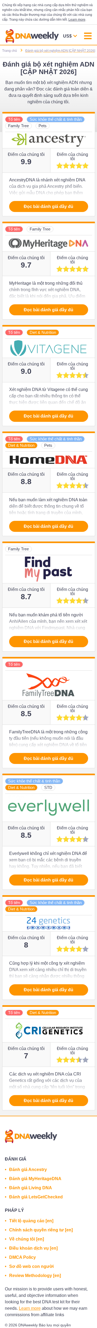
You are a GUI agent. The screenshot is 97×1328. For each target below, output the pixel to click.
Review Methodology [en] (35, 1275)
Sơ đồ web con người (31, 1266)
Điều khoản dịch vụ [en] (33, 1248)
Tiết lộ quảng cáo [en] (31, 1221)
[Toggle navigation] (88, 37)
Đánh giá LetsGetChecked (36, 1197)
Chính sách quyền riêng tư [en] (41, 1230)
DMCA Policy (22, 1257)
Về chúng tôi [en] (26, 1239)
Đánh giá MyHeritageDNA (35, 1178)
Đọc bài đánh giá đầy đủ (48, 206)
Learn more (76, 19)
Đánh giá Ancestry (28, 1169)
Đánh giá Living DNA (30, 1188)
